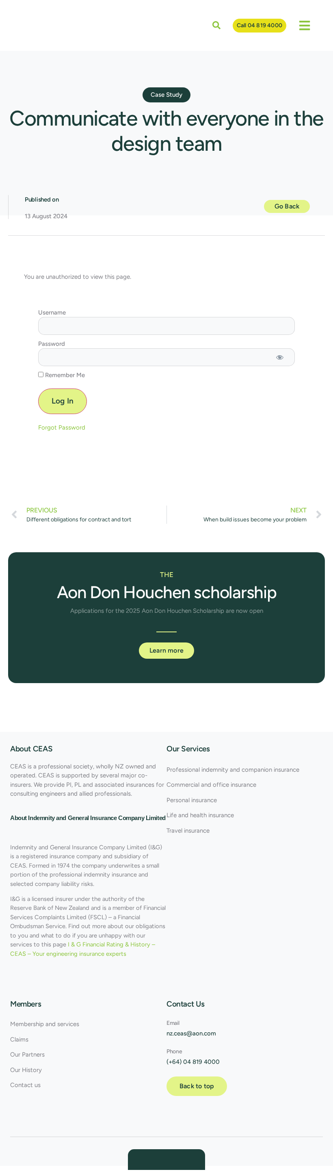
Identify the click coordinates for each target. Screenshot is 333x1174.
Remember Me (64, 375)
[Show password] (280, 357)
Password (51, 343)
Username (52, 312)
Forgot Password (61, 427)
